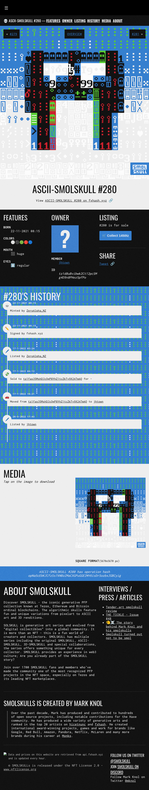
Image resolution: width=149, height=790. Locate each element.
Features (53, 20)
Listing (80, 20)
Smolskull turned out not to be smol (124, 636)
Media (106, 20)
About (117, 20)
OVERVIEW (74, 34)
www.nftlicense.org (20, 769)
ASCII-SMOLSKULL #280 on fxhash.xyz (76, 200)
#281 (135, 34)
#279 (13, 34)
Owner (67, 20)
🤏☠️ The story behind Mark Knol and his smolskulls (124, 626)
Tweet (103, 264)
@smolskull (120, 761)
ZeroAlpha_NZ (36, 310)
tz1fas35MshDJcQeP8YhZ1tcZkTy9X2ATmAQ (52, 378)
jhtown (64, 262)
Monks (66, 736)
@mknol (130, 781)
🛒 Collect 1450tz (115, 235)
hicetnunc (77, 724)
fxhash (100, 724)
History (93, 20)
